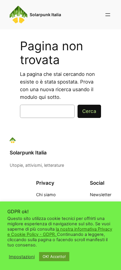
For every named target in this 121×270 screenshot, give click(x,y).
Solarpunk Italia (45, 14)
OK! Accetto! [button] (54, 256)
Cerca (89, 111)
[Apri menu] (107, 14)
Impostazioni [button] (22, 256)
